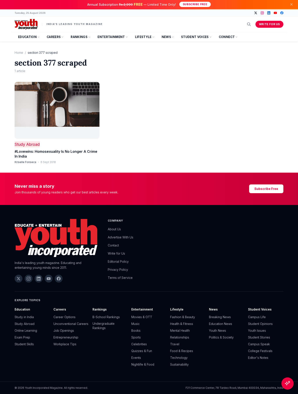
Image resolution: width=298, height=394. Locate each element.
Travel (174, 344)
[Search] (249, 24)
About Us (114, 229)
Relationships (179, 337)
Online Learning (26, 330)
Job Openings (63, 330)
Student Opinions (260, 324)
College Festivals (260, 351)
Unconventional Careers (70, 324)
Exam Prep (22, 337)
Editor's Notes (258, 357)
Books (135, 330)
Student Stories (259, 337)
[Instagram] (262, 12)
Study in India (24, 317)
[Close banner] (291, 4)
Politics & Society (221, 337)
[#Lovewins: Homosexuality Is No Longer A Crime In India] (57, 110)
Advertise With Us (120, 237)
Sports (136, 337)
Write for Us (269, 24)
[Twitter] (255, 12)
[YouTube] (275, 12)
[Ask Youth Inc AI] (287, 383)
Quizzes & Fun (141, 351)
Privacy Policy (118, 269)
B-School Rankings (106, 317)
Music (135, 324)
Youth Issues (257, 330)
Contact (113, 245)
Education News (220, 324)
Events (136, 357)
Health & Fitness (181, 324)
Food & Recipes (181, 351)
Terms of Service (120, 277)
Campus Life (257, 317)
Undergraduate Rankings (103, 326)
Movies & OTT (141, 317)
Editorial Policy (118, 261)
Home (19, 52)
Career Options (64, 317)
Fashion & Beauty (182, 317)
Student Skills (24, 344)
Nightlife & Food (142, 364)
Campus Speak (259, 344)
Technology (179, 357)
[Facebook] (281, 12)
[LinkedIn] (268, 12)
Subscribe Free (195, 4)
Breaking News (220, 317)
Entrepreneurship (65, 337)
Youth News (217, 330)
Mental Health (180, 330)
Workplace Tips (64, 344)
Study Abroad (27, 144)
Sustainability (179, 364)
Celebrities (139, 344)
